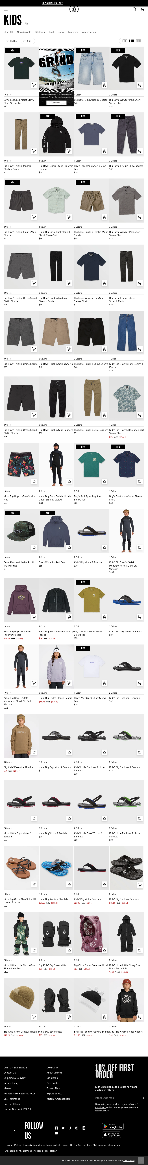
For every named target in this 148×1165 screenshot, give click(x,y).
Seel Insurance (12, 1098)
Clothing (40, 31)
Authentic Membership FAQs (20, 1093)
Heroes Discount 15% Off (17, 1109)
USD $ (10, 1130)
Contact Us (10, 1072)
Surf (51, 31)
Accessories (89, 31)
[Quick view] (34, 85)
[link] (56, 1128)
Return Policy (11, 1083)
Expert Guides (54, 1093)
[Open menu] (6, 9)
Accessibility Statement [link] (18, 1150)
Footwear (73, 31)
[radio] (7, 91)
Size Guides (53, 1083)
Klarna (7, 1088)
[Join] (139, 1098)
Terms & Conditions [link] (34, 1144)
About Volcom (54, 1072)
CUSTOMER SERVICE (15, 1067)
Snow (61, 31)
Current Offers (12, 1103)
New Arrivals (24, 31)
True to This (53, 1088)
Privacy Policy (101, 1110)
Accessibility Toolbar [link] (45, 1150)
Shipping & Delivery (14, 1077)
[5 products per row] (138, 41)
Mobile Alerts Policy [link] (57, 1144)
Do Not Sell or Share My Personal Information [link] (95, 1144)
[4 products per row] (131, 41)
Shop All (8, 31)
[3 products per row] (124, 41)
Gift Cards (52, 1077)
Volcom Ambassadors (58, 1098)
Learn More (128, 1160)
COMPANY (52, 1067)
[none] (21, 91)
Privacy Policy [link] (13, 1144)
